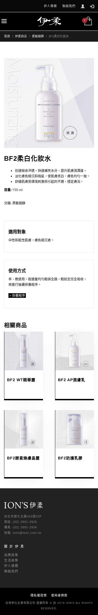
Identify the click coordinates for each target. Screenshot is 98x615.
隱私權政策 (38, 595)
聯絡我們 (68, 6)
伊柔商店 (21, 36)
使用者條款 (59, 595)
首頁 (7, 36)
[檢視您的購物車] (88, 21)
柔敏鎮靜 (38, 36)
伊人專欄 (50, 6)
